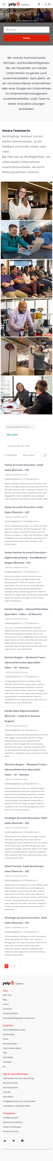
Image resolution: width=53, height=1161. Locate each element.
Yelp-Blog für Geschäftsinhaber (16, 1106)
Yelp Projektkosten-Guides (14, 1030)
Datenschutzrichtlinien (13, 1122)
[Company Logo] (18, 4)
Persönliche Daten (11, 1131)
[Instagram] (22, 1141)
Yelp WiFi (7, 1092)
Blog (5, 999)
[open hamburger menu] (4, 4)
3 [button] (14, 966)
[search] (26, 30)
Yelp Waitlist (8, 1096)
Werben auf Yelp (10, 1083)
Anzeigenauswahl (10, 1117)
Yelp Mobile (8, 1057)
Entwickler (7, 1062)
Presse (6, 1004)
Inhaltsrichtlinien (10, 1013)
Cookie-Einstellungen (12, 1127)
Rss (4, 1066)
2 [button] (10, 966)
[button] (40, 4)
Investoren (7, 1009)
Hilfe (5, 1053)
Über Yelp (7, 995)
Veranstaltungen (10, 1043)
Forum (5, 1039)
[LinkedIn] (5, 1141)
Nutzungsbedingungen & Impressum (19, 1018)
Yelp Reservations (10, 1087)
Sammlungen (8, 1034)
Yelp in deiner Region (12, 1048)
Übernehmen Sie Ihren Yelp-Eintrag (18, 1078)
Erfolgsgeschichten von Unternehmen (19, 1101)
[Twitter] (13, 1141)
